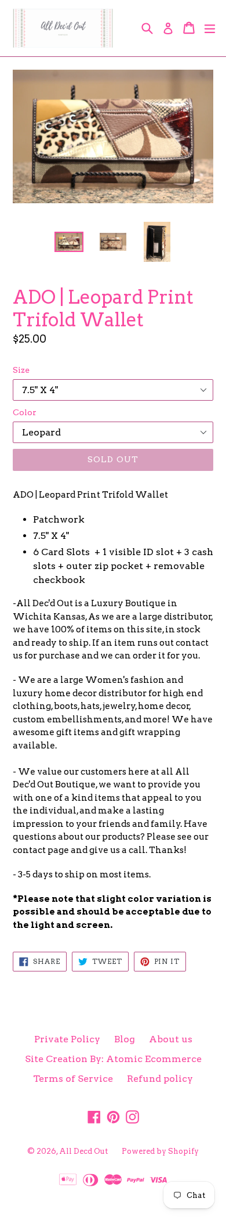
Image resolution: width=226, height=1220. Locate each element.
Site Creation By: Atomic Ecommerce (113, 1058)
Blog (124, 1039)
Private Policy (67, 1039)
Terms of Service (73, 1078)
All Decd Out (83, 1151)
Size (21, 370)
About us (170, 1039)
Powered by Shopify (160, 1151)
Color (25, 412)
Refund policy (160, 1078)
